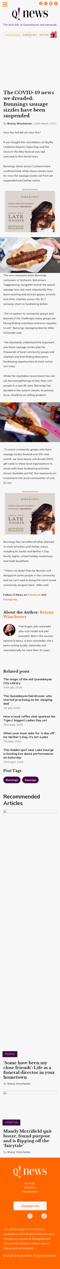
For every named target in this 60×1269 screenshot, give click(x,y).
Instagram (30, 1216)
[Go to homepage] (30, 1176)
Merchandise (30, 1191)
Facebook (40, 3)
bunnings (12, 780)
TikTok (44, 1216)
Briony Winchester (19, 123)
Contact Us (30, 1206)
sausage (30, 780)
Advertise (30, 1187)
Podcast (30, 1183)
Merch (56, 3)
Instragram (46, 3)
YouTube (50, 3)
